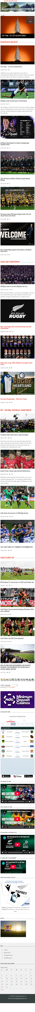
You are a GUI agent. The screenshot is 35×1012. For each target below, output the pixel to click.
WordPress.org (8, 958)
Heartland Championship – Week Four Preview (14, 399)
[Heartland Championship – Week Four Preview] (17, 383)
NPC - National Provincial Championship (16, 410)
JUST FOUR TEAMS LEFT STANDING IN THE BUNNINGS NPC (17, 547)
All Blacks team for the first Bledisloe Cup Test (14, 286)
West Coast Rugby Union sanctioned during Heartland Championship (16, 327)
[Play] (3, 801)
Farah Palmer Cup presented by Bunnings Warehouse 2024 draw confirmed (17, 610)
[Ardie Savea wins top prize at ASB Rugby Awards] (17, 497)
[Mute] (29, 801)
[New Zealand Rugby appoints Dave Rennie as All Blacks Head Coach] (17, 233)
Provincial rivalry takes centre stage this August (14, 435)
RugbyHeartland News (9, 42)
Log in (6, 950)
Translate (12, 687)
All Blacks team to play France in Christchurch (14, 101)
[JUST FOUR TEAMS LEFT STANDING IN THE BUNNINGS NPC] (17, 531)
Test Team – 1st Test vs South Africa (11, 66)
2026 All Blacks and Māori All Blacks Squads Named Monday (15, 179)
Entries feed (7, 952)
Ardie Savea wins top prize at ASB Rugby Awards (14, 513)
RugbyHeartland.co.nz (21, 998)
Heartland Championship (10, 261)
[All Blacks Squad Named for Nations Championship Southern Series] (17, 127)
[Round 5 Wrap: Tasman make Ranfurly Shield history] (17, 459)
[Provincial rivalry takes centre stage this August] (17, 423)
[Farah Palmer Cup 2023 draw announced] (17, 626)
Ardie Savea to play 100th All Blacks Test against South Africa (16, 363)
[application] (17, 793)
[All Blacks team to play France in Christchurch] (17, 89)
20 (21, 981)
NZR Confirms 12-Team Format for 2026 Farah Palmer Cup (17, 582)
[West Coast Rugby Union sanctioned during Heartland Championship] (17, 310)
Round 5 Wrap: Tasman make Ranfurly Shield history (15, 471)
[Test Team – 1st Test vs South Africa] (17, 54)
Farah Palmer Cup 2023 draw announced (12, 638)
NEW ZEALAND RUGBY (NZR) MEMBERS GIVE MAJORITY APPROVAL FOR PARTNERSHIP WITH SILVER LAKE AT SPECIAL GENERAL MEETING (16, 667)
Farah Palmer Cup (7, 557)
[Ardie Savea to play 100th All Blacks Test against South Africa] (17, 347)
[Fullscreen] (32, 801)
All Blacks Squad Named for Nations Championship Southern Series (15, 144)
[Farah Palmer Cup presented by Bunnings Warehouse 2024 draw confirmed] (17, 597)
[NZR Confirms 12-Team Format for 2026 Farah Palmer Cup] (17, 570)
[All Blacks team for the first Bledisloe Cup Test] (17, 274)
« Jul (2, 989)
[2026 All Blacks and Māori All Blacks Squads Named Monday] (17, 162)
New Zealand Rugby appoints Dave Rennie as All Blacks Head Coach (16, 250)
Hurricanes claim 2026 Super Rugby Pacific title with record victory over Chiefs (16, 215)
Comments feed (8, 955)
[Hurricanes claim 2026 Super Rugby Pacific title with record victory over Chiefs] (17, 198)
